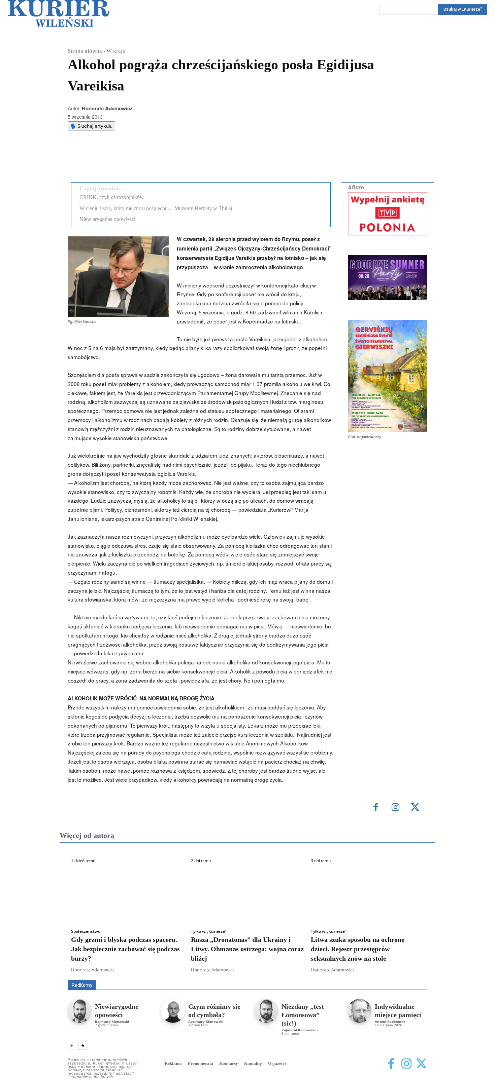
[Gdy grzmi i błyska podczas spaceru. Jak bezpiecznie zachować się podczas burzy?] (127, 894)
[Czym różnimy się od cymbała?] (173, 1011)
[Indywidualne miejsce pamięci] (359, 1011)
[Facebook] (122, 160)
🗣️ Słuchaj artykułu (91, 126)
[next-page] (82, 1045)
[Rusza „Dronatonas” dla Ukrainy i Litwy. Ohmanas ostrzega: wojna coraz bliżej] (247, 894)
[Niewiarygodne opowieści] (80, 1011)
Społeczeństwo (85, 931)
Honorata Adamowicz (107, 108)
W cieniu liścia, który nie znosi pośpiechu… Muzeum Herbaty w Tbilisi (155, 208)
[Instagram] (395, 808)
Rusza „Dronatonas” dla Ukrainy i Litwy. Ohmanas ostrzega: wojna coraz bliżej (247, 949)
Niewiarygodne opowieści (107, 219)
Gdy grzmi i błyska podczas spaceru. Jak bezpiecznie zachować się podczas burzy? (125, 949)
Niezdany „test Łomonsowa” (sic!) (303, 1015)
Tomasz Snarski (411, 975)
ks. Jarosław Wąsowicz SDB (310, 970)
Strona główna (85, 51)
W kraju (116, 51)
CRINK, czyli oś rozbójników (111, 197)
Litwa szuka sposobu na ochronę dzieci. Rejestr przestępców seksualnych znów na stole (357, 949)
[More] (200, 160)
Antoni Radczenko (390, 1021)
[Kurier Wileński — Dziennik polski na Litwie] (58, 13)
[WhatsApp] (153, 160)
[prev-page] (72, 1045)
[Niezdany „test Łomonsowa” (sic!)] (266, 1011)
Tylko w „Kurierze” (209, 931)
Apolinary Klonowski (205, 1021)
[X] (138, 160)
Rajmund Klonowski (112, 1021)
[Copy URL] (184, 160)
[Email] (169, 160)
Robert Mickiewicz (367, 975)
